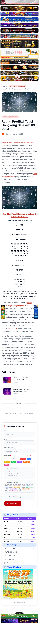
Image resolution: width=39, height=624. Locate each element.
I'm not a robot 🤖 (15, 497)
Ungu (19, 461)
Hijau (13, 461)
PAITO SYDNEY (10, 548)
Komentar (7, 455)
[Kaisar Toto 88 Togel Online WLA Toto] (3, 312)
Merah (23, 459)
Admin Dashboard (20, 602)
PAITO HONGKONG (11, 555)
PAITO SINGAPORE (11, 552)
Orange (26, 461)
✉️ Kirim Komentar (12, 503)
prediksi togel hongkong (17, 86)
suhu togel (13, 328)
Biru (29, 459)
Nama (6, 431)
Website (9, 447)
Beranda (4, 86)
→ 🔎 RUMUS (9, 559)
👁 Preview (32, 456)
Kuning (7, 461)
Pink (6, 464)
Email (6, 439)
